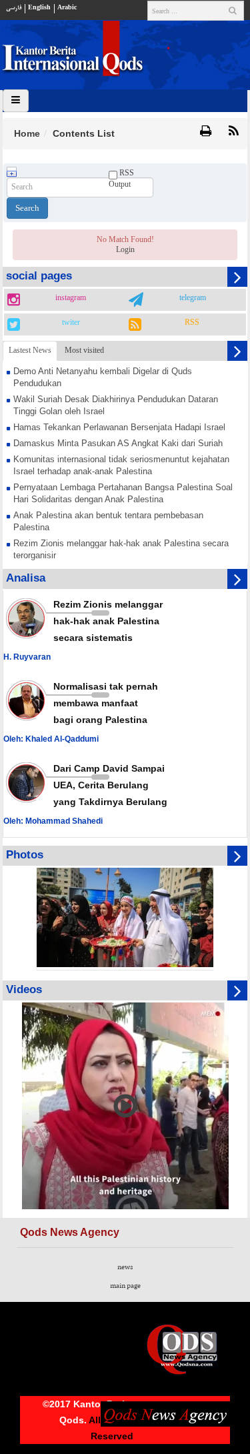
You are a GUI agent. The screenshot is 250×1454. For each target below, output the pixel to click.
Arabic (67, 8)
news (125, 1267)
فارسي (13, 8)
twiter (71, 323)
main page (125, 1286)
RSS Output (121, 178)
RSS (192, 323)
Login (125, 249)
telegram (192, 298)
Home (27, 133)
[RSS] (233, 132)
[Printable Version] (205, 132)
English (39, 8)
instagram (70, 298)
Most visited (84, 350)
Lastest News (30, 350)
